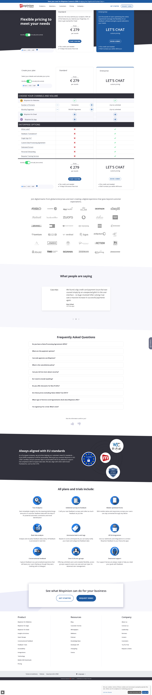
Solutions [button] (52, 6)
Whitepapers (74, 629)
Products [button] (42, 6)
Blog (72, 622)
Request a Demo (127, 648)
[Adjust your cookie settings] (2, 692)
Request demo (127, 6)
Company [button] (80, 6)
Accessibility (21, 648)
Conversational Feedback (25, 641)
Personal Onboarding (28, 152)
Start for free (74, 41)
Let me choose (107, 692)
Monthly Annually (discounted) (31, 35)
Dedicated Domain (27, 147)
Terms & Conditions (32, 674)
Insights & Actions (23, 633)
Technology (21, 656)
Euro (24, 50)
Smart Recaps (22, 637)
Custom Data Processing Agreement (33, 143)
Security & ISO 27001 (52, 674)
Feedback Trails (22, 645)
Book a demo (115, 41)
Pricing (72, 6)
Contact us (125, 626)
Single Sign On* (26, 138)
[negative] (79, 423)
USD (29, 50)
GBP (33, 50)
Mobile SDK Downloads (24, 660)
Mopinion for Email (23, 629)
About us (124, 622)
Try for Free (125, 645)
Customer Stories (76, 626)
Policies (42, 674)
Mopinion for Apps (23, 626)
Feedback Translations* (29, 134)
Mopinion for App (31, 119)
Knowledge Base (75, 641)
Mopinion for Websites (24, 622)
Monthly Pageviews (27, 109)
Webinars (73, 633)
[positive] (72, 423)
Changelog (74, 648)
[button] (76, 344)
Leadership (125, 629)
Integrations (21, 652)
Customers (62, 6)
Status (73, 652)
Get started (114, 6)
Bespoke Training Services (30, 156)
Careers (124, 637)
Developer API (75, 645)
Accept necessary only (134, 692)
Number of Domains (28, 105)
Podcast (73, 637)
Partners (124, 633)
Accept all (145, 692)
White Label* (25, 129)
